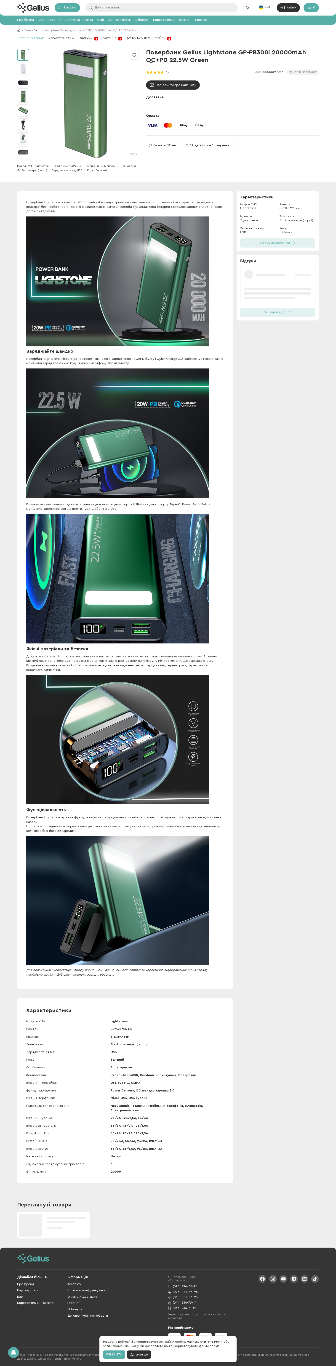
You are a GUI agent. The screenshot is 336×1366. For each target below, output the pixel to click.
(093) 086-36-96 (185, 1292)
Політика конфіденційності (87, 1290)
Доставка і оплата (79, 19)
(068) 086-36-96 (185, 1297)
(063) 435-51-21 (184, 1308)
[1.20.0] (33, 8)
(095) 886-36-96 (185, 1286)
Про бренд (25, 19)
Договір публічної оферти (87, 1315)
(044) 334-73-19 (184, 1302)
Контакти (202, 19)
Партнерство (27, 1290)
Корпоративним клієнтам (172, 19)
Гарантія (54, 19)
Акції (100, 19)
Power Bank (32, 30)
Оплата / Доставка (82, 1296)
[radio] (147, 72)
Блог (41, 19)
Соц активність (119, 19)
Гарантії (73, 1303)
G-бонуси (141, 19)
